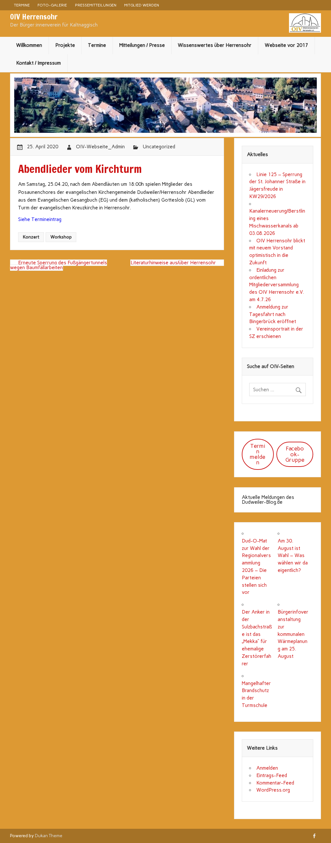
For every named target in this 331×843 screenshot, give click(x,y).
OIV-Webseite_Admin (100, 147)
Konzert (31, 236)
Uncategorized (159, 147)
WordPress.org (273, 790)
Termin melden (257, 454)
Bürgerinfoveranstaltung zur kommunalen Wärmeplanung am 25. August (293, 634)
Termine (22, 5)
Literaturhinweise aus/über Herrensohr (173, 263)
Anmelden (267, 768)
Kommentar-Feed (275, 783)
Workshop (61, 236)
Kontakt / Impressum (38, 63)
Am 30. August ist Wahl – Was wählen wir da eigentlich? (293, 555)
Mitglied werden (141, 5)
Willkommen (29, 45)
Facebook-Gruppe (294, 454)
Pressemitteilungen (95, 5)
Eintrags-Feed (271, 775)
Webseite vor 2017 (286, 45)
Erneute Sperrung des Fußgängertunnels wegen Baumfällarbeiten (58, 265)
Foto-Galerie (52, 5)
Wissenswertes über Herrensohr (214, 45)
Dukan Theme (48, 835)
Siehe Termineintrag (39, 219)
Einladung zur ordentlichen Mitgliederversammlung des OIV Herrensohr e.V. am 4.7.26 (276, 284)
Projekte (65, 45)
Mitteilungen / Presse (142, 45)
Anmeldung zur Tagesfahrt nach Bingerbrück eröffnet (272, 314)
